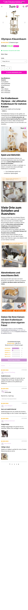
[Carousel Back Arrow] (3, 22)
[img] (4, 370)
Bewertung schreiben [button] (14, 360)
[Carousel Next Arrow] (25, 22)
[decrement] (2, 68)
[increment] (9, 68)
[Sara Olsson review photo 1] (4, 456)
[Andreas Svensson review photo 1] (4, 433)
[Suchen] (23, 6)
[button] (5, 42)
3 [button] (14, 464)
